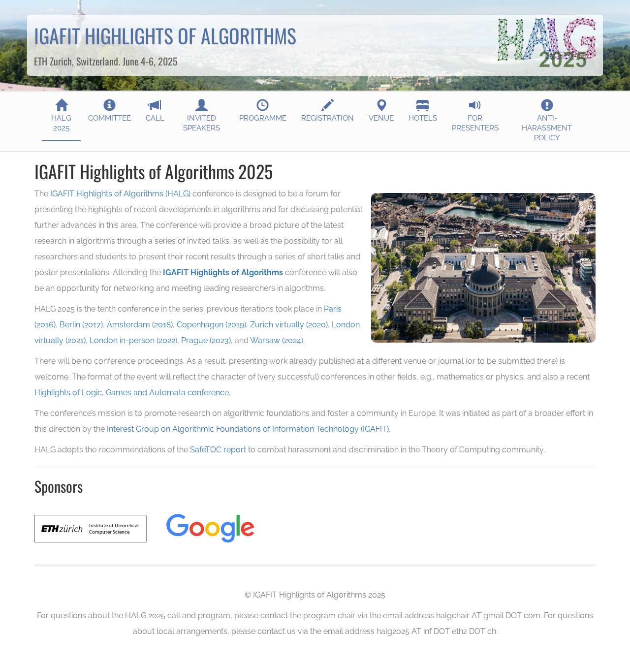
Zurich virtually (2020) (289, 324)
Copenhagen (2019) (211, 324)
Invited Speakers (201, 123)
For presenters (475, 123)
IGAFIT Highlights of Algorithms (223, 272)
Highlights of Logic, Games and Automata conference (131, 392)
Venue (381, 118)
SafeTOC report (218, 449)
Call (155, 118)
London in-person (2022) (133, 340)
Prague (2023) (206, 340)
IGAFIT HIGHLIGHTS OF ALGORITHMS (165, 35)
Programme (262, 118)
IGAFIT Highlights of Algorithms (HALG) (120, 193)
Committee (109, 118)
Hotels (423, 118)
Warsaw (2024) (276, 340)
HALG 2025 (61, 123)
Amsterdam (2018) (140, 324)
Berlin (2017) (81, 324)
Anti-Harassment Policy (547, 128)
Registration (327, 118)
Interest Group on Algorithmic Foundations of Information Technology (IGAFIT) (248, 429)
